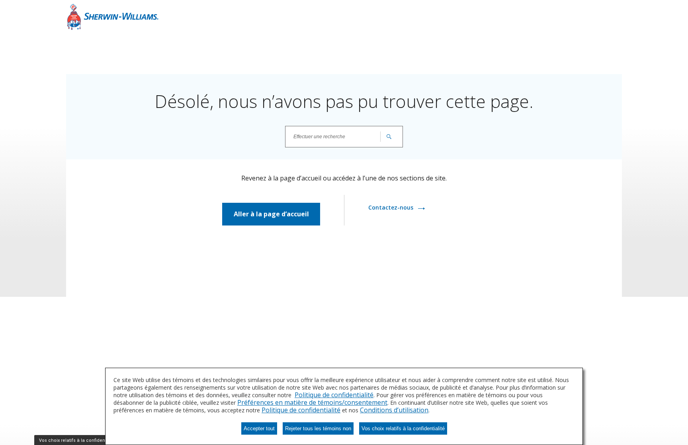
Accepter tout (259, 428)
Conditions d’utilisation (394, 410)
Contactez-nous (391, 207)
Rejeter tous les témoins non (318, 428)
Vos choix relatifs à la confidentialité (403, 428)
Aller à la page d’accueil (271, 214)
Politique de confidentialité (334, 394)
